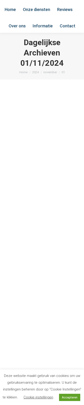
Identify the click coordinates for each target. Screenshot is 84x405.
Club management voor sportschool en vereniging (41, 285)
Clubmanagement (26, 164)
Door (22, 182)
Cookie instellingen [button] (38, 397)
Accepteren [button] (69, 397)
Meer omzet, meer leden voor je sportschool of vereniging (39, 150)
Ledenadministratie (27, 170)
